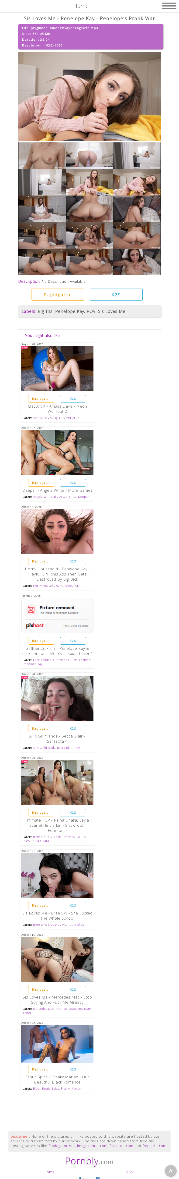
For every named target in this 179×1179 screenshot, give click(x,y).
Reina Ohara (40, 841)
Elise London (42, 660)
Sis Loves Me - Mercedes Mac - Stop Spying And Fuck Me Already (57, 1000)
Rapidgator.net (61, 1145)
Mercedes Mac (43, 1009)
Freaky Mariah (71, 1089)
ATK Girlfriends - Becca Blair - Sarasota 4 (57, 739)
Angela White (42, 497)
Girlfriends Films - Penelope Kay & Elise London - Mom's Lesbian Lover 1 (57, 651)
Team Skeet (77, 925)
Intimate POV (43, 837)
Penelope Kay (69, 311)
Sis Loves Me (111, 311)
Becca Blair (65, 748)
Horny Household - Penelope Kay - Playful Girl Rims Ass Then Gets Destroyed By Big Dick (57, 574)
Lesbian (84, 660)
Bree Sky (39, 925)
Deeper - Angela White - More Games (57, 490)
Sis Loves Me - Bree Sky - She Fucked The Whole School (57, 916)
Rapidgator (57, 294)
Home (49, 1172)
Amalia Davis (42, 418)
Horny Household (45, 586)
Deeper (83, 497)
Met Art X (72, 418)
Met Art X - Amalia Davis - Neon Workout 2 (57, 409)
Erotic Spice (50, 1089)
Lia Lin (80, 837)
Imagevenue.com (92, 1145)
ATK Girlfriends (44, 748)
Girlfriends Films (65, 660)
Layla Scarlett (64, 837)
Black (37, 1089)
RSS (129, 1172)
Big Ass (59, 497)
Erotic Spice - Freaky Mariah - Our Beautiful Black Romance (57, 1079)
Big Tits (45, 311)
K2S (116, 294)
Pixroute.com (121, 1145)
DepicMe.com (154, 1145)
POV (91, 311)
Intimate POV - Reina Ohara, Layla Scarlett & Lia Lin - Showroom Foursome (57, 825)
